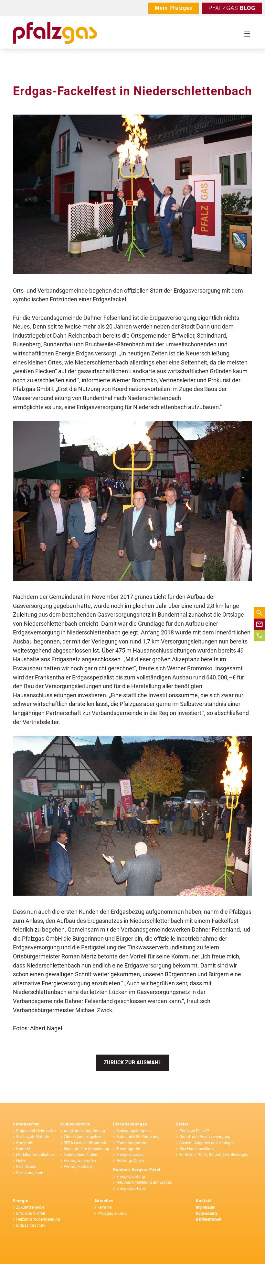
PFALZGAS (231, 8)
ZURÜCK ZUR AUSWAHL (132, 1062)
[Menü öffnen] (247, 34)
